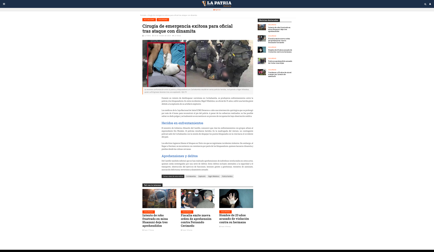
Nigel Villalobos (213, 176)
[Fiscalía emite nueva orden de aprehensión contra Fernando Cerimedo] (198, 198)
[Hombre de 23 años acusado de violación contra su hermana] (236, 198)
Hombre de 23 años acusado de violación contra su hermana (234, 218)
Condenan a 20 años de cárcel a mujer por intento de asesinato (279, 74)
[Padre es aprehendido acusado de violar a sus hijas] (262, 61)
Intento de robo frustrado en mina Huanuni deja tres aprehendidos (155, 220)
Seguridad (162, 19)
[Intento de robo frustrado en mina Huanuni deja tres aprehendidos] (159, 198)
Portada (143, 15)
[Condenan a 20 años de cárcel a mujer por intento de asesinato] (262, 72)
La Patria (147, 35)
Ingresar (218, 10)
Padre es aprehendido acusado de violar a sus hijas (280, 62)
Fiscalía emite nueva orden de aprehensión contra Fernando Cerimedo (196, 220)
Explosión (201, 176)
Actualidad (149, 19)
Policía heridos (227, 176)
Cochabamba (191, 176)
